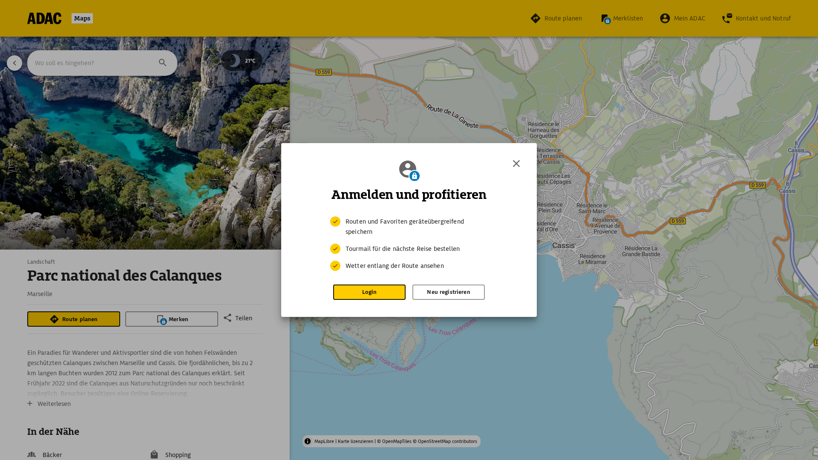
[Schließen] (516, 163)
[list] (409, 243)
